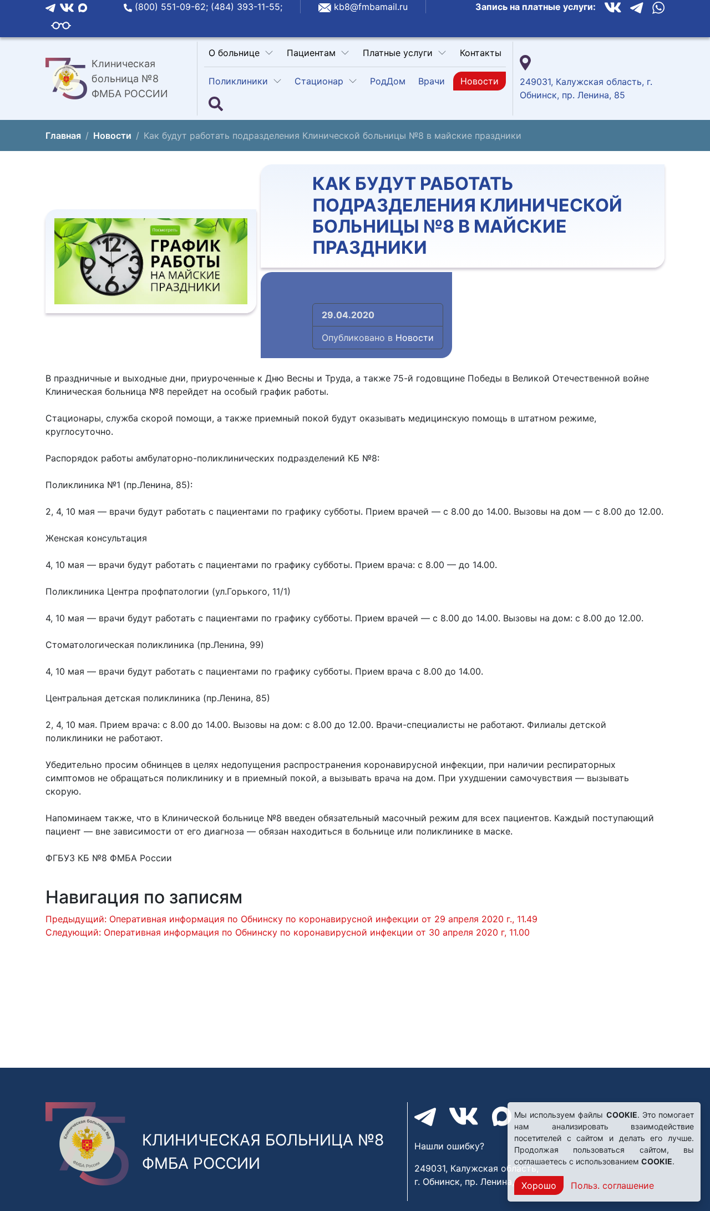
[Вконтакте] (67, 6)
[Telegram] (50, 6)
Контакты (480, 52)
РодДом (387, 81)
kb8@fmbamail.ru (371, 6)
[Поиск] (215, 104)
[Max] (82, 6)
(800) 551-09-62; (173, 6)
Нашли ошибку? (449, 1146)
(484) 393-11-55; (246, 6)
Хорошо (538, 1185)
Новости (479, 81)
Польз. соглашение (612, 1185)
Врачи (431, 81)
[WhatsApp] (658, 7)
